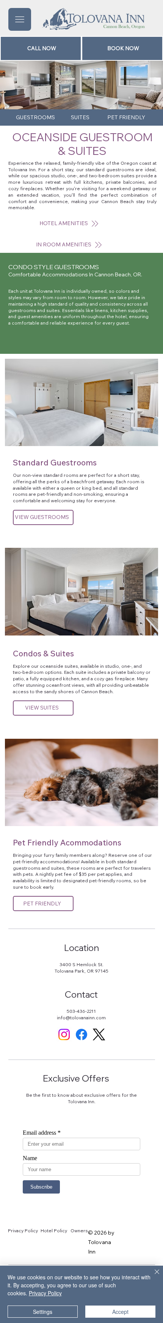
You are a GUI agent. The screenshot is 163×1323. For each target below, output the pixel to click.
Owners (79, 1230)
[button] (69, 245)
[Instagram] (64, 1034)
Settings (42, 1311)
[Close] (152, 1276)
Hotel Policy (54, 1230)
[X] (99, 1034)
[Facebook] (81, 1034)
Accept (120, 1311)
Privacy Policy (23, 1230)
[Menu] (19, 19)
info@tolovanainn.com (81, 1017)
